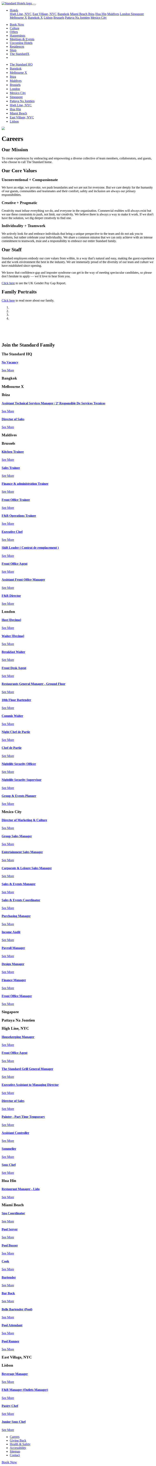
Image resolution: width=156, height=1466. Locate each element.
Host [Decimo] (11, 620)
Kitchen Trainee (13, 451)
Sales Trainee (11, 468)
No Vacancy (10, 362)
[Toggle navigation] (34, 4)
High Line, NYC (21, 14)
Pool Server (10, 1229)
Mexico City (99, 17)
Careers (15, 1437)
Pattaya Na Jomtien (77, 17)
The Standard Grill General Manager (27, 1069)
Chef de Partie (12, 747)
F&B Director (11, 595)
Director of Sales (13, 419)
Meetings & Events (22, 39)
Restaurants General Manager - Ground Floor (33, 684)
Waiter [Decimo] (13, 636)
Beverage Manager (15, 1374)
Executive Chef (12, 531)
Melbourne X (18, 17)
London (125, 14)
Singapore (137, 14)
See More (8, 370)
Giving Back (18, 1440)
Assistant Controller (15, 1133)
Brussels (58, 17)
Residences (17, 46)
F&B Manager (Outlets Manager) (25, 1389)
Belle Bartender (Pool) (17, 1309)
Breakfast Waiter (13, 652)
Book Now (17, 24)
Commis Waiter (12, 716)
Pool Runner (10, 1341)
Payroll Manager (13, 948)
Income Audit (11, 932)
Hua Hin (100, 14)
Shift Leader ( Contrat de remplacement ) (30, 547)
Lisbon (48, 17)
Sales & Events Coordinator (21, 900)
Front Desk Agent (14, 668)
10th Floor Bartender (16, 700)
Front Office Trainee (16, 499)
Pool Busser (10, 1245)
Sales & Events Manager (19, 884)
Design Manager (13, 964)
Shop (13, 50)
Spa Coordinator (13, 1213)
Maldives (113, 14)
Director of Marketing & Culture (24, 820)
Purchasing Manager (16, 916)
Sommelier (9, 1148)
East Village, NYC (44, 14)
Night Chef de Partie (16, 732)
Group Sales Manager (17, 836)
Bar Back (8, 1293)
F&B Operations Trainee (19, 515)
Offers (14, 32)
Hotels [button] (14, 10)
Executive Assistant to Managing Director (30, 1084)
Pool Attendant (12, 1325)
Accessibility (18, 1448)
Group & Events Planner (19, 796)
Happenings (17, 35)
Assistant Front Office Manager (23, 579)
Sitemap (15, 1451)
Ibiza (91, 14)
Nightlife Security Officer (19, 764)
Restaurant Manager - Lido (21, 1189)
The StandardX (19, 54)
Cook (5, 1261)
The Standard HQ (21, 64)
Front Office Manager (17, 996)
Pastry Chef (10, 1406)
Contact (15, 1455)
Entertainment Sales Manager (22, 852)
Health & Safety (20, 1444)
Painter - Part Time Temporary (23, 1116)
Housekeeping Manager (18, 1037)
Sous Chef (9, 1164)
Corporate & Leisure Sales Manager (27, 868)
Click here (8, 283)
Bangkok (63, 14)
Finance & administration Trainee (25, 483)
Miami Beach (79, 14)
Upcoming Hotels (21, 43)
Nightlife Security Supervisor (21, 779)
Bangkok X (35, 17)
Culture (14, 28)
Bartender (9, 1277)
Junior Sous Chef (14, 1421)
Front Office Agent (14, 563)
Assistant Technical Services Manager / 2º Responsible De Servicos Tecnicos (53, 403)
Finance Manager (14, 980)
